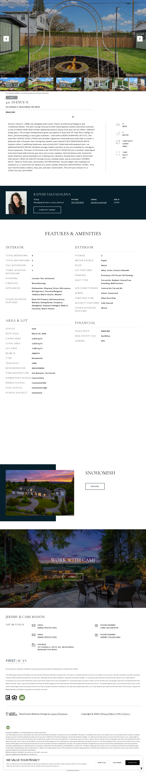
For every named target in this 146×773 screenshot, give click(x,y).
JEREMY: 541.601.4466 (110, 637)
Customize (117, 762)
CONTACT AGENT (47, 210)
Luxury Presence (59, 714)
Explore (95, 486)
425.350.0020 (77, 202)
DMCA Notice (123, 714)
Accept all (132, 762)
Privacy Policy (108, 714)
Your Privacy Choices (73, 770)
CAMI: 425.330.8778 (109, 628)
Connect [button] (73, 577)
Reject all (102, 762)
